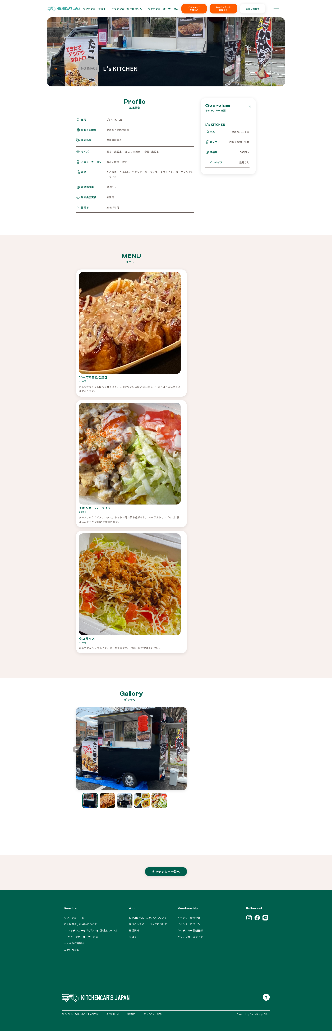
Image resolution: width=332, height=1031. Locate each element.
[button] (186, 750)
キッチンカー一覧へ (166, 871)
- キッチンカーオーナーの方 (81, 937)
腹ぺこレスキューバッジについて (148, 924)
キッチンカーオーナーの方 (163, 8)
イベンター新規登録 (189, 917)
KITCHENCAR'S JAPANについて (148, 917)
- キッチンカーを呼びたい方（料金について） (91, 930)
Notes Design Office (260, 1014)
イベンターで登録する (194, 9)
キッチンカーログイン (190, 937)
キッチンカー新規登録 (190, 930)
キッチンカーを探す (94, 8)
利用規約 (131, 1013)
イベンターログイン (189, 924)
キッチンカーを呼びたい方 (127, 8)
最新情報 (134, 930)
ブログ (133, 937)
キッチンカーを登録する (223, 9)
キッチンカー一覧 (74, 917)
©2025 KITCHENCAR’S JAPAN (80, 1013)
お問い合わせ (252, 8)
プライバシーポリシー (154, 1013)
